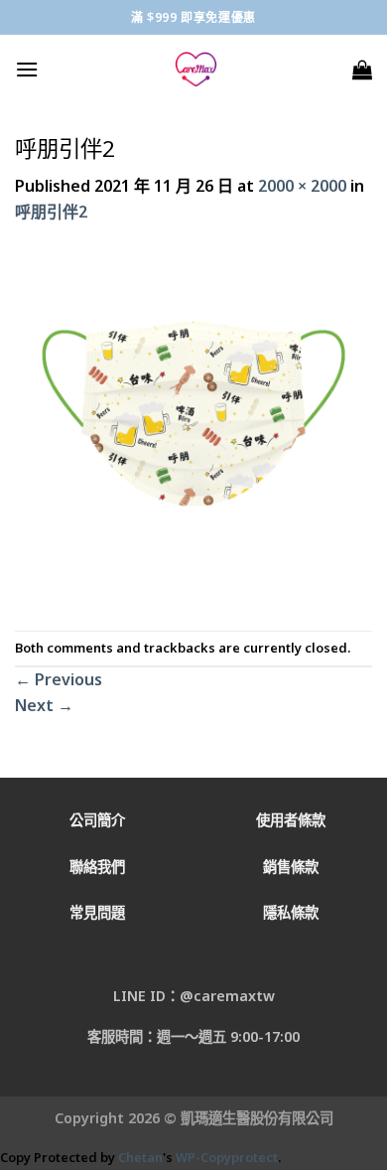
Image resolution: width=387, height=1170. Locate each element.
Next (44, 705)
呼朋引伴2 (51, 211)
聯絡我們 (97, 866)
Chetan (140, 1157)
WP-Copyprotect (227, 1157)
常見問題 (97, 912)
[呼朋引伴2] (193, 426)
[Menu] (27, 69)
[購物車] (362, 69)
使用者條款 (290, 819)
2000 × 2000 (302, 186)
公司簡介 (97, 819)
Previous (58, 679)
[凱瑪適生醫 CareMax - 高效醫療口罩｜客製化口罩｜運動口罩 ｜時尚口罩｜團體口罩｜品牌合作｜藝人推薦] (195, 69)
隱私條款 (291, 912)
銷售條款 (291, 866)
